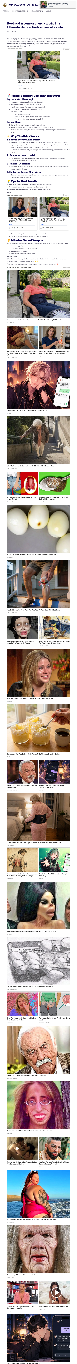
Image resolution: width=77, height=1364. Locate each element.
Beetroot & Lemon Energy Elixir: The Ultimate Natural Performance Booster (35, 25)
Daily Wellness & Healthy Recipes (25, 5)
